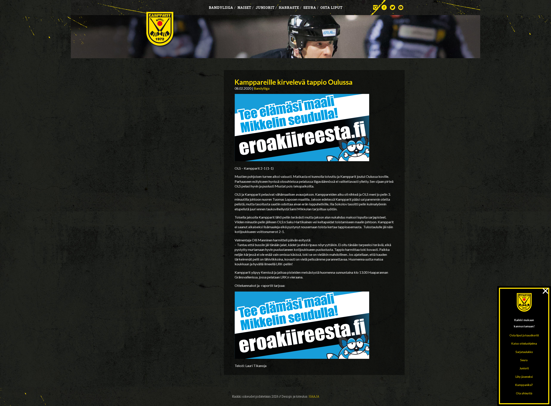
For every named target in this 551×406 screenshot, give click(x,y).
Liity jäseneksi (524, 376)
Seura (524, 360)
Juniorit (524, 368)
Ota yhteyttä (524, 393)
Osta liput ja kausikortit (524, 335)
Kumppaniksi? (524, 385)
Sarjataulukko (524, 352)
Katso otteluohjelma (524, 343)
